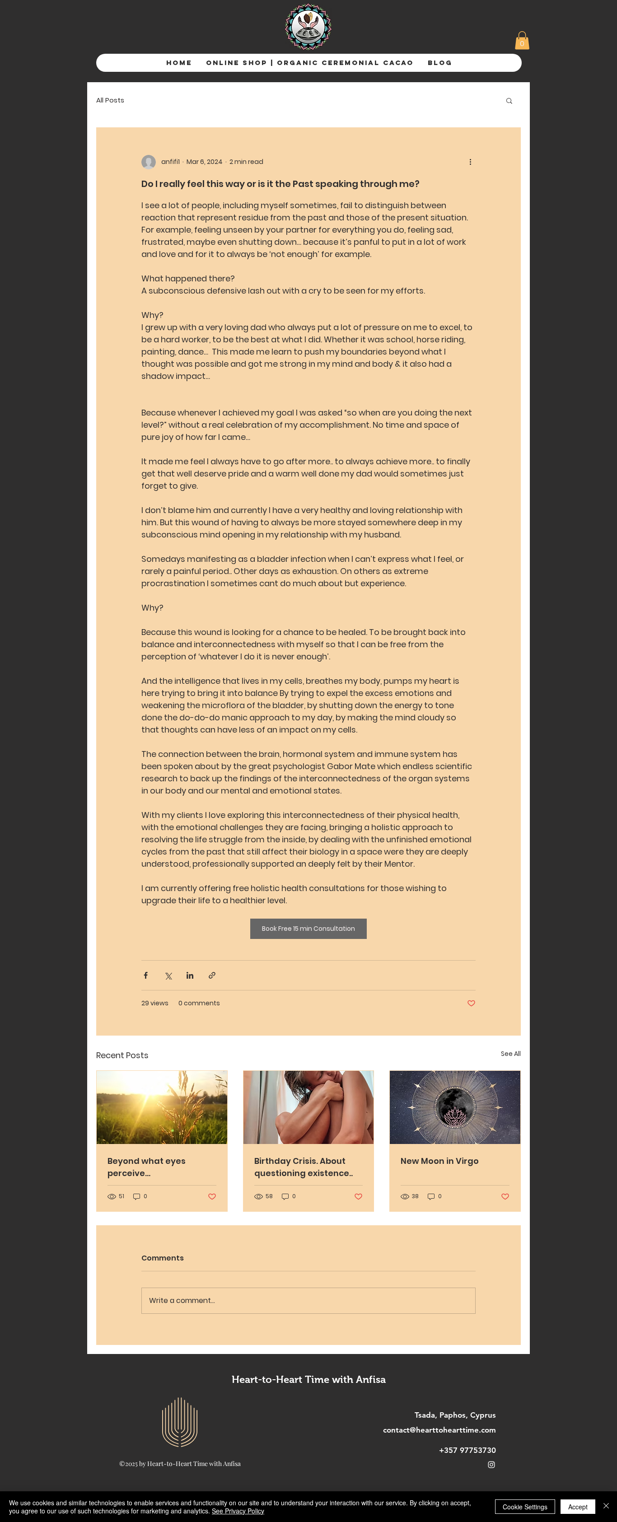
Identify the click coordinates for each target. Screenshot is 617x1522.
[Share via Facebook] (145, 975)
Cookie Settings (525, 1506)
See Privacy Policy (238, 1510)
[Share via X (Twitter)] (168, 975)
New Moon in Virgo (440, 1161)
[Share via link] (212, 975)
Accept (578, 1506)
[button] (522, 40)
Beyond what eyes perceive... (147, 1167)
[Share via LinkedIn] (190, 975)
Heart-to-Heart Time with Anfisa (309, 1379)
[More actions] (470, 162)
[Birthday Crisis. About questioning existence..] (308, 1107)
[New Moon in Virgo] (455, 1107)
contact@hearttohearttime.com (439, 1429)
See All (511, 1053)
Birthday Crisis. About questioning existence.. (303, 1167)
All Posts (110, 100)
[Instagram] (491, 1464)
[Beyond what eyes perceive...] (162, 1107)
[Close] (606, 1507)
